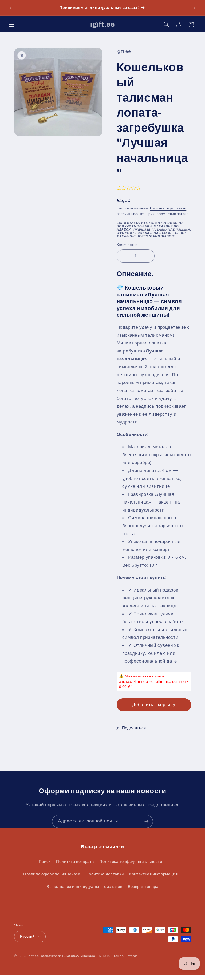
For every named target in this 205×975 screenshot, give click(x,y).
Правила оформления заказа (51, 874)
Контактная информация (153, 874)
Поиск (45, 862)
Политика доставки (105, 874)
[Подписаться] (146, 821)
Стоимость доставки (168, 208)
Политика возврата (75, 862)
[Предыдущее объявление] (11, 8)
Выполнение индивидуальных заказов (84, 887)
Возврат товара (143, 887)
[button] (12, 24)
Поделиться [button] (134, 728)
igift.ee (33, 955)
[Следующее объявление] (194, 8)
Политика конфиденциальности (130, 862)
